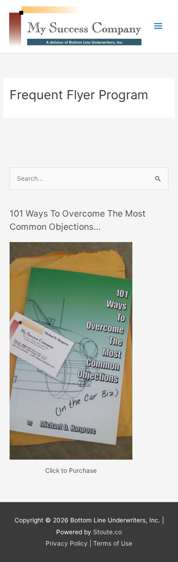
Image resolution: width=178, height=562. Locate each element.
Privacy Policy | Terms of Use (89, 543)
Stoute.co (107, 532)
